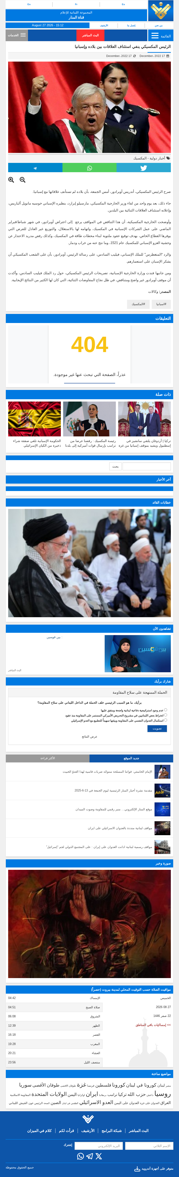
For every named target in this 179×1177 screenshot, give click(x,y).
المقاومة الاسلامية (20, 1095)
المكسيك (140, 158)
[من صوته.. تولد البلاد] (89, 924)
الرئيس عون (35, 1103)
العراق (165, 1102)
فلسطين (103, 1085)
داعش (150, 1095)
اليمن (72, 1094)
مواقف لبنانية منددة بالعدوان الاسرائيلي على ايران (120, 828)
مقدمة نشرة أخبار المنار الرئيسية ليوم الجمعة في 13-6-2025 (113, 790)
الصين (56, 1102)
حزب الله (136, 1094)
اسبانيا (160, 304)
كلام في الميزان (39, 1131)
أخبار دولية (157, 158)
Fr (76, 4)
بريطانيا (103, 1095)
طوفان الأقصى (45, 1085)
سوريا (25, 1085)
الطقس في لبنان (70, 1103)
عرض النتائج (89, 736)
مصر (168, 1085)
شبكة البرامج (112, 1131)
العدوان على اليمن (126, 1103)
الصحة (47, 1103)
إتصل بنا (131, 25)
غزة (81, 1084)
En (29, 4)
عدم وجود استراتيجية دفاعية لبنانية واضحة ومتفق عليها (132, 710)
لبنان (161, 1085)
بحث (115, 466)
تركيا (122, 1094)
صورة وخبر (163, 863)
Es (123, 4)
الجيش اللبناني (18, 1103)
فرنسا (90, 1085)
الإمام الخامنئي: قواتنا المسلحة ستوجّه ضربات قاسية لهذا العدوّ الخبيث (107, 771)
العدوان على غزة (149, 1103)
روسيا (162, 1093)
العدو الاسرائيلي (96, 1102)
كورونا (118, 1085)
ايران (92, 1094)
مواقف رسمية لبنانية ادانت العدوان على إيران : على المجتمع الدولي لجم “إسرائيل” (99, 847)
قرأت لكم (66, 1131)
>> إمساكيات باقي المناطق (153, 1025)
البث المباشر (90, 35)
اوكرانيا (81, 1095)
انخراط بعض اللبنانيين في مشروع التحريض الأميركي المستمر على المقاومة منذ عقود (114, 715)
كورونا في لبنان (141, 1085)
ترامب (112, 1094)
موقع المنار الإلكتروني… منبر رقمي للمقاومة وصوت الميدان (114, 809)
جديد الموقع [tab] (131, 758)
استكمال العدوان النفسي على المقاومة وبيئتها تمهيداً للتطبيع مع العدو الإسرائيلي (117, 720)
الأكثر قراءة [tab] (48, 758)
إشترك (68, 1145)
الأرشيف (104, 25)
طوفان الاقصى (68, 1085)
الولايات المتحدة (49, 1094)
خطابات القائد (161, 502)
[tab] (89, 692)
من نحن (158, 25)
